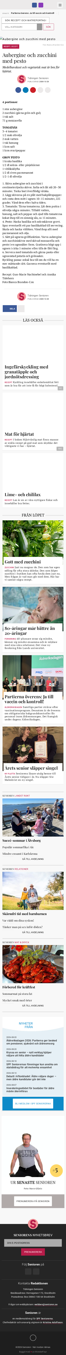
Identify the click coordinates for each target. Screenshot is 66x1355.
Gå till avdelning (33, 859)
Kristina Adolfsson (53, 1322)
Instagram (40, 5)
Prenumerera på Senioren (33, 1201)
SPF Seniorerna (44, 1318)
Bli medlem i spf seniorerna (33, 1103)
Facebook (34, 5)
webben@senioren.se (46, 1304)
